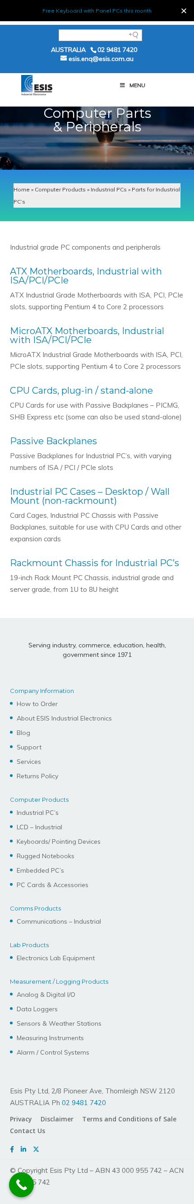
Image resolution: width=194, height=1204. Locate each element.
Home (22, 189)
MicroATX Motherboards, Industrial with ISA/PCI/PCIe (87, 335)
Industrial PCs (109, 189)
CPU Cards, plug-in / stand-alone (81, 390)
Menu (137, 85)
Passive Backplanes (53, 441)
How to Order (37, 704)
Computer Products (60, 189)
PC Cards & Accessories (52, 885)
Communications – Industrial (59, 921)
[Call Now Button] (21, 1184)
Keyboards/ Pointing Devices (59, 841)
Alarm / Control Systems (53, 1052)
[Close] (183, 10)
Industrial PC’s (38, 813)
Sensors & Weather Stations (59, 1023)
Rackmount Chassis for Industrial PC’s (94, 563)
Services (29, 762)
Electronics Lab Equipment (56, 958)
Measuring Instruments (50, 1038)
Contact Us (27, 1130)
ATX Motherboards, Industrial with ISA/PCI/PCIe (86, 276)
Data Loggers (37, 1009)
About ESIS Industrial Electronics (64, 718)
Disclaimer (57, 1119)
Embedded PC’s (40, 870)
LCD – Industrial (39, 827)
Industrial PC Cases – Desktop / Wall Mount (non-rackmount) (90, 496)
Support (29, 747)
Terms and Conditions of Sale (129, 1119)
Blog (23, 733)
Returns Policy (37, 776)
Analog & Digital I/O (46, 994)
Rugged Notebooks (45, 856)
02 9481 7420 (117, 50)
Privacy (21, 1119)
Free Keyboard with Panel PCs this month (97, 10)
